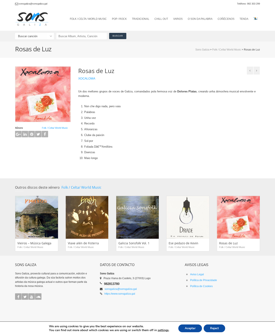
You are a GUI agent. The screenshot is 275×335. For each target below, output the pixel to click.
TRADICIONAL (140, 18)
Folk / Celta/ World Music (55, 128)
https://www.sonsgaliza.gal (119, 293)
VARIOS (178, 18)
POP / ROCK (119, 18)
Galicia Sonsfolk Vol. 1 (134, 243)
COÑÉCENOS (226, 18)
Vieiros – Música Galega (34, 243)
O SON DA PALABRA (200, 18)
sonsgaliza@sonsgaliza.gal (121, 289)
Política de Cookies (201, 286)
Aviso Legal (197, 274)
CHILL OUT (161, 18)
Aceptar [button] (190, 328)
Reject (214, 328)
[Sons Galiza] (33, 19)
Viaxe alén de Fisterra (83, 243)
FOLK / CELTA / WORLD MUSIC (88, 18)
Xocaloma (86, 78)
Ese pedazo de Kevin (183, 243)
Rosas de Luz (228, 243)
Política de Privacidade (203, 280)
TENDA (244, 18)
